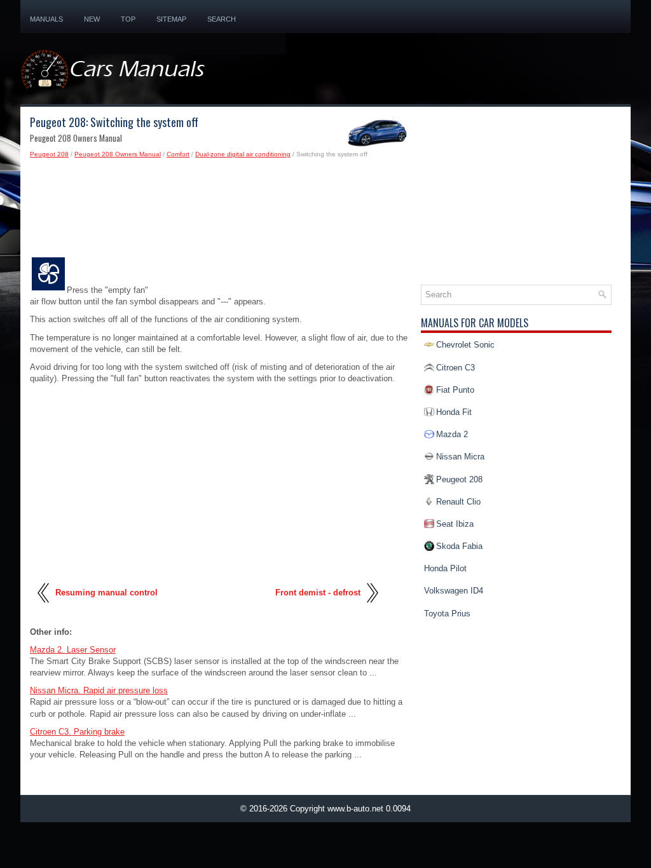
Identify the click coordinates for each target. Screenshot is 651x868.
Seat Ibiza (455, 524)
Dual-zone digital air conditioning (243, 154)
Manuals (46, 19)
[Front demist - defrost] (371, 607)
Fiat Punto (455, 390)
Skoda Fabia (459, 546)
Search (221, 19)
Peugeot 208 (49, 154)
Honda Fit (454, 412)
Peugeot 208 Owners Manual (117, 154)
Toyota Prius (447, 613)
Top (128, 19)
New (92, 19)
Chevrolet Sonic (465, 344)
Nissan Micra (460, 456)
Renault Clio (458, 501)
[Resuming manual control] (44, 607)
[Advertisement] (220, 211)
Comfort (178, 154)
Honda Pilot (445, 568)
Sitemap (171, 19)
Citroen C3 (455, 367)
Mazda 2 (452, 434)
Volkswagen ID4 (453, 590)
